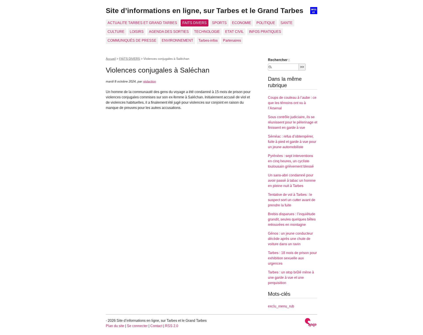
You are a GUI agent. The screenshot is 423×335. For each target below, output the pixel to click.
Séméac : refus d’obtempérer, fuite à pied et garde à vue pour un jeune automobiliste (292, 142)
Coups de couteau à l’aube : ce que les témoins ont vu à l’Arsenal (292, 103)
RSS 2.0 (171, 326)
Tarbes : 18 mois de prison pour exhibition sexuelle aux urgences (292, 258)
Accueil (111, 58)
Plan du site (115, 326)
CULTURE (116, 32)
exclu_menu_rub (281, 306)
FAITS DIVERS (194, 23)
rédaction (149, 81)
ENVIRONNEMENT (177, 40)
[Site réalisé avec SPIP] (310, 323)
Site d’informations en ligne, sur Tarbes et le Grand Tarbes (204, 11)
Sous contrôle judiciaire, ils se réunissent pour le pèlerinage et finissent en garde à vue (292, 122)
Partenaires (232, 40)
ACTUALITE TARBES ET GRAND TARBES (142, 23)
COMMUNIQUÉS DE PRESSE (132, 40)
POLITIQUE (265, 23)
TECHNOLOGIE (207, 32)
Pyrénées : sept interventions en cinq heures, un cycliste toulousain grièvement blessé (291, 161)
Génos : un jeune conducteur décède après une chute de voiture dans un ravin (290, 239)
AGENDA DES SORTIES (169, 32)
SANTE (286, 23)
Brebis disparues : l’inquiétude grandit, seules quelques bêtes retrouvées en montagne (292, 219)
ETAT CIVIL (234, 32)
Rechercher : (278, 60)
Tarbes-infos (208, 40)
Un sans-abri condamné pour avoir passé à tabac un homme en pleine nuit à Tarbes (292, 180)
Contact (156, 326)
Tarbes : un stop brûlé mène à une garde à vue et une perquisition (291, 277)
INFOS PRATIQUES (265, 32)
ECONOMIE (241, 23)
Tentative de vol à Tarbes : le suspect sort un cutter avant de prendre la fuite (291, 200)
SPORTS (219, 23)
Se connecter (137, 326)
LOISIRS (137, 32)
